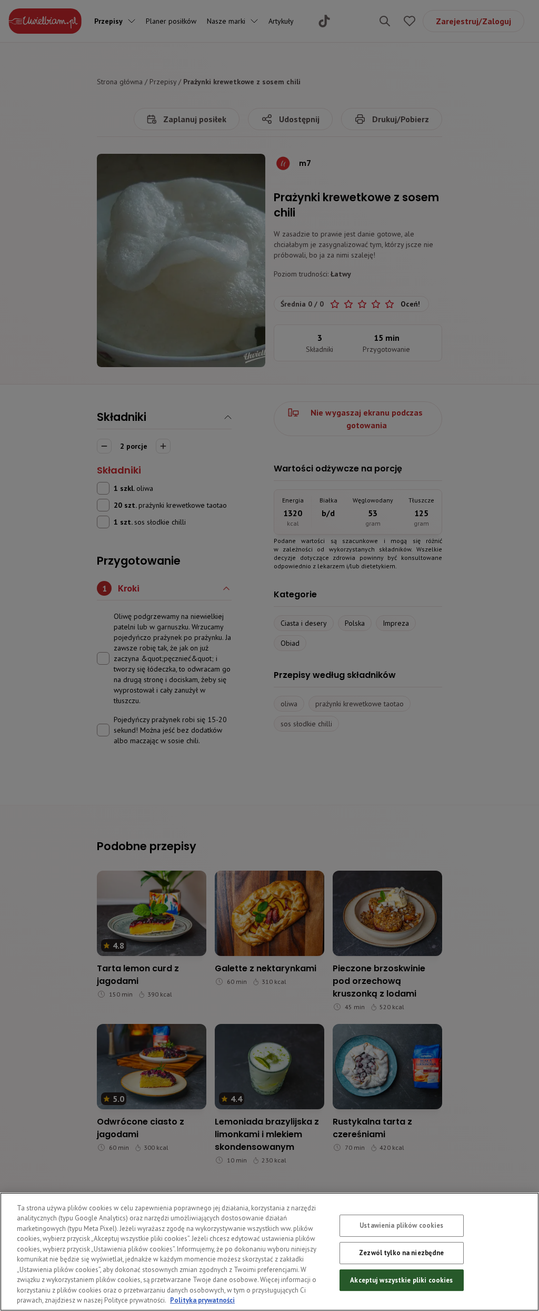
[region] (269, 1251)
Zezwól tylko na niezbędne (401, 1252)
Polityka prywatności (202, 1300)
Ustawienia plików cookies (401, 1225)
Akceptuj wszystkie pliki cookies (401, 1280)
